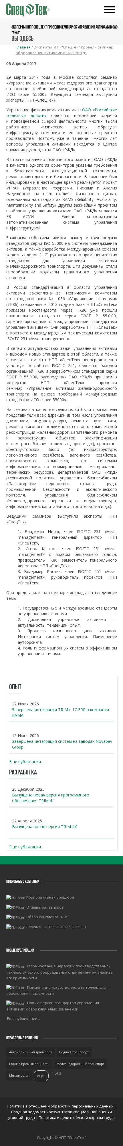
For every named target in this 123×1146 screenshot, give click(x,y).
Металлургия (19, 1075)
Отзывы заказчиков (45, 907)
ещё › (41, 1076)
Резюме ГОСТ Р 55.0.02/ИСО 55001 (56, 926)
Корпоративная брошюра (50, 897)
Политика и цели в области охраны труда (77, 1117)
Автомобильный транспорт (30, 1052)
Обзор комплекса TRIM (47, 916)
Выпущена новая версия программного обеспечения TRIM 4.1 (50, 797)
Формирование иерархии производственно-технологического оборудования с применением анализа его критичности (59, 971)
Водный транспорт (74, 1052)
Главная (23, 47)
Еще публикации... (26, 761)
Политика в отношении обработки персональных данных (60, 1106)
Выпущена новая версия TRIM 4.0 (45, 826)
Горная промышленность (29, 1064)
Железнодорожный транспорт (80, 1064)
